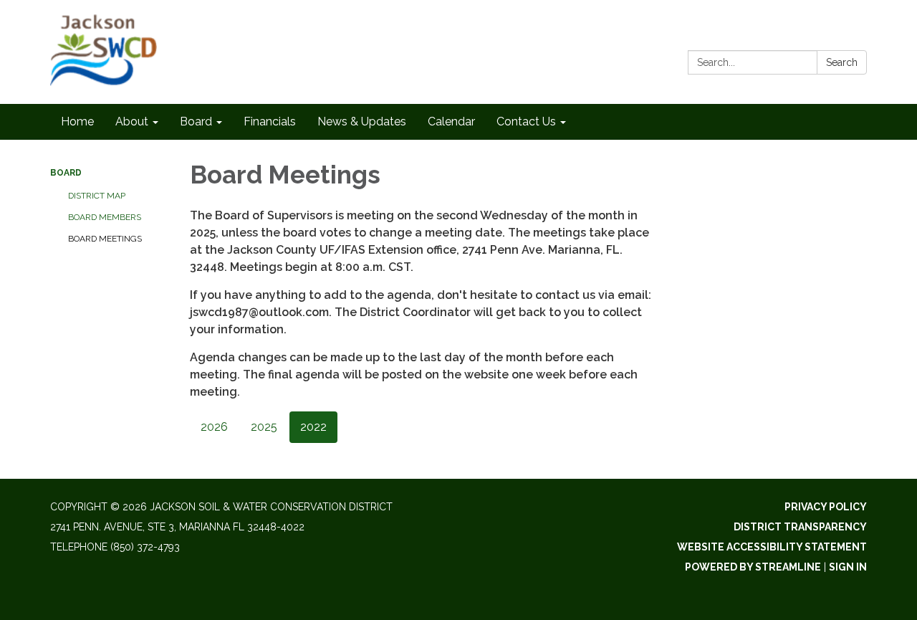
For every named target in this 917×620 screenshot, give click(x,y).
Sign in (848, 567)
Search (842, 62)
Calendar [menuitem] (451, 121)
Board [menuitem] (196, 121)
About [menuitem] (131, 121)
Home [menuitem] (77, 121)
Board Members (104, 217)
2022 (313, 427)
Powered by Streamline (753, 567)
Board (66, 173)
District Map (96, 196)
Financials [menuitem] (270, 121)
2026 (214, 427)
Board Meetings (105, 239)
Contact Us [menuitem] (526, 121)
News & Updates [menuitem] (361, 121)
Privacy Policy (825, 506)
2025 (264, 427)
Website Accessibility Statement (772, 547)
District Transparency (800, 527)
